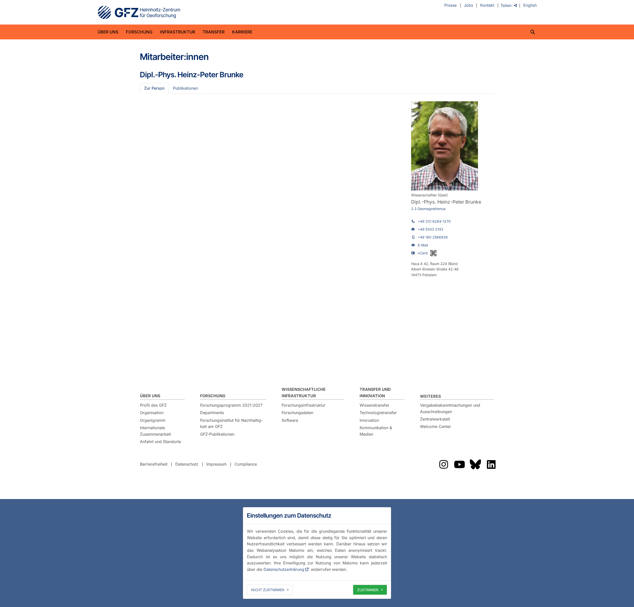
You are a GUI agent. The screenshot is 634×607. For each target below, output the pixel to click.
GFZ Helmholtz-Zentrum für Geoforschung (139, 12)
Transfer (214, 31)
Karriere (242, 31)
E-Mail (423, 245)
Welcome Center (435, 426)
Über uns (108, 31)
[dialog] (317, 553)
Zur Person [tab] (154, 88)
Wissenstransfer (374, 405)
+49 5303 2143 (430, 229)
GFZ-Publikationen (217, 434)
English (530, 5)
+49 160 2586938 (433, 237)
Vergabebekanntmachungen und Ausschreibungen (450, 408)
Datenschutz (186, 464)
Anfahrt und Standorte (160, 441)
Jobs (468, 5)
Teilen (506, 5)
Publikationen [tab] (185, 88)
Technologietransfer (378, 412)
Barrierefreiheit (153, 464)
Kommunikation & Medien (376, 431)
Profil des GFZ (153, 405)
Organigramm (152, 420)
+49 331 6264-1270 (434, 221)
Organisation (151, 412)
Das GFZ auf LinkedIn (491, 464)
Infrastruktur (177, 31)
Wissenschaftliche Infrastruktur (304, 392)
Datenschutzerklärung (284, 569)
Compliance (246, 464)
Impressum (216, 464)
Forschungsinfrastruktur (303, 405)
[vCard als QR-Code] (433, 253)
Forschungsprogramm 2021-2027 (231, 405)
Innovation (369, 420)
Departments (212, 412)
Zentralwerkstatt (435, 419)
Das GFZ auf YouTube (459, 464)
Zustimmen (367, 590)
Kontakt (487, 5)
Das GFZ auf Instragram (443, 464)
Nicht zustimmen (267, 590)
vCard (423, 253)
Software (290, 420)
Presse (450, 5)
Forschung (139, 31)
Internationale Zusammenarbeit (155, 431)
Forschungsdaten (297, 412)
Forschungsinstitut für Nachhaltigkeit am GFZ (231, 423)
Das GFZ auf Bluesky (475, 464)
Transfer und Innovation (375, 392)
